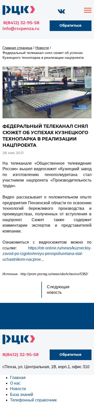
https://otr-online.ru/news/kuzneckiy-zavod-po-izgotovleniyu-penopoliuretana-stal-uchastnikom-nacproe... (47, 253)
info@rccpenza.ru (21, 28)
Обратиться (70, 25)
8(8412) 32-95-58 (21, 22)
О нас (15, 383)
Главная (18, 377)
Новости (18, 389)
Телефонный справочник (33, 400)
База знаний (21, 394)
